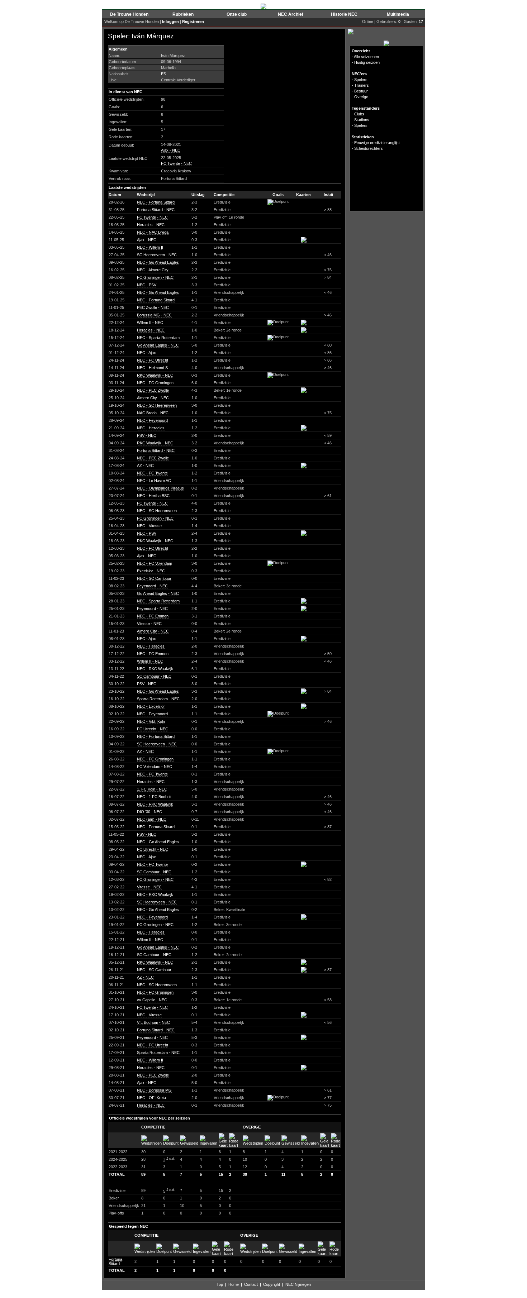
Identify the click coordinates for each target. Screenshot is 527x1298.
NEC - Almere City (152, 270)
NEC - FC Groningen (155, 383)
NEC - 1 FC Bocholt (154, 796)
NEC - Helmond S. (153, 368)
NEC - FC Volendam (154, 563)
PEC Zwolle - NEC (153, 307)
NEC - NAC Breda (152, 232)
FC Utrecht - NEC (152, 729)
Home (233, 1284)
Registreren (193, 21)
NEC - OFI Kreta (151, 1098)
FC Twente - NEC (176, 163)
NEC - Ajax (146, 352)
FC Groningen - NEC (155, 277)
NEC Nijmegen (298, 1284)
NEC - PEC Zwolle (153, 390)
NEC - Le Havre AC (154, 480)
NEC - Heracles (151, 428)
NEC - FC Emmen (152, 616)
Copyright (271, 1284)
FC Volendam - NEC (154, 766)
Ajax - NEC (170, 150)
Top (220, 1284)
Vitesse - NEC (149, 623)
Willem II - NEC (150, 322)
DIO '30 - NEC (149, 812)
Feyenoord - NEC (152, 586)
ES (163, 74)
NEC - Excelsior (151, 706)
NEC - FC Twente (152, 473)
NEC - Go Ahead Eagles (158, 262)
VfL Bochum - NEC (153, 1022)
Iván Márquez (153, 36)
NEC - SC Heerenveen (157, 405)
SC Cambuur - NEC (154, 676)
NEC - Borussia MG (154, 1090)
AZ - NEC (145, 465)
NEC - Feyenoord (152, 420)
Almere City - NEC (153, 398)
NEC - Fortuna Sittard (156, 202)
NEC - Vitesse (149, 526)
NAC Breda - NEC (152, 413)
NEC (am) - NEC (151, 819)
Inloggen (170, 21)
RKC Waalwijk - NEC (155, 375)
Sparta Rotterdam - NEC (158, 699)
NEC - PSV (146, 285)
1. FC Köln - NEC (152, 789)
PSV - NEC (146, 435)
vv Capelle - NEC (152, 1000)
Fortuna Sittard (115, 1261)
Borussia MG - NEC (154, 315)
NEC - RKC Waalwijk (155, 669)
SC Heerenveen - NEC (157, 255)
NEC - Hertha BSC (153, 495)
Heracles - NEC (151, 225)
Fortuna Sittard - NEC (156, 209)
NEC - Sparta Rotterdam (158, 337)
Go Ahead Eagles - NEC (158, 345)
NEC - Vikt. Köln (151, 721)
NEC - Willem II (150, 247)
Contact (251, 1284)
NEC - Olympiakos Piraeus (160, 488)
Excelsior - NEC (151, 571)
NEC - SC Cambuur (154, 578)
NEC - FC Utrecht (152, 360)
